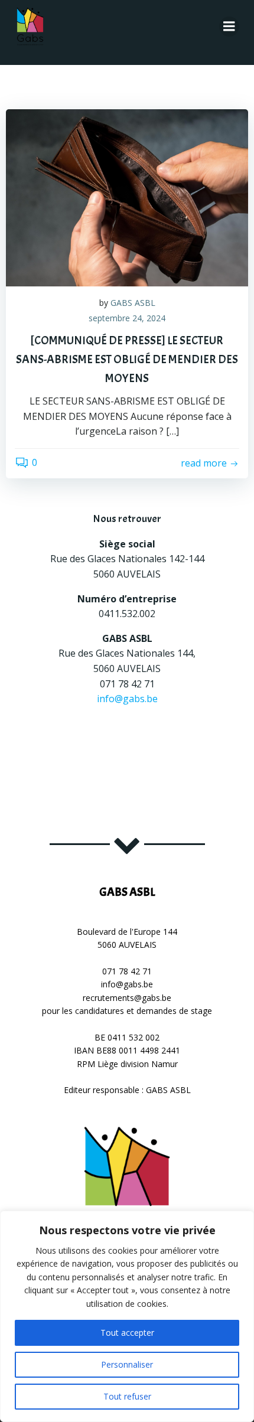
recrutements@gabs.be (127, 997)
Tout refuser (127, 1396)
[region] (127, 1316)
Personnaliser (127, 1364)
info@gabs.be (127, 698)
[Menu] (229, 27)
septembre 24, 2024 (127, 318)
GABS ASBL (132, 302)
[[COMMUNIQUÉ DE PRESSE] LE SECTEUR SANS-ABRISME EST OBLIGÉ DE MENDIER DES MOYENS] (127, 196)
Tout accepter (127, 1332)
